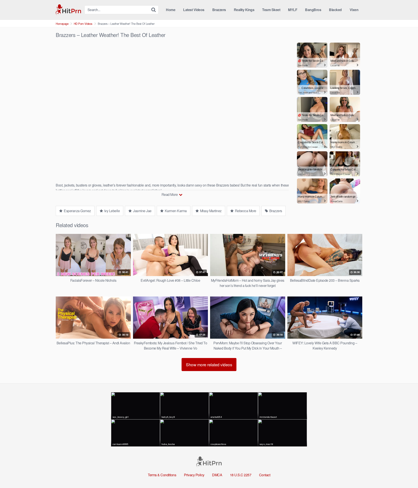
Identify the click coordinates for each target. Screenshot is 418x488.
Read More (170, 194)
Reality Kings (244, 9)
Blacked (335, 9)
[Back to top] (406, 474)
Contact (264, 474)
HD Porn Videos (83, 24)
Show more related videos (209, 364)
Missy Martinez (210, 210)
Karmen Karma (175, 210)
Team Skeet (271, 9)
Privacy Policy (194, 474)
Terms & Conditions (162, 474)
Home (170, 9)
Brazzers (219, 9)
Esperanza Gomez (77, 210)
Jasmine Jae (142, 210)
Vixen (354, 9)
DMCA (217, 474)
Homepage (62, 24)
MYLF (292, 9)
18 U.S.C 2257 (240, 474)
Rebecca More (245, 210)
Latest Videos (193, 9)
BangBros (313, 9)
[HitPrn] (68, 9)
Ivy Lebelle (111, 210)
